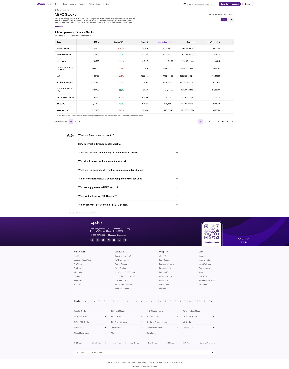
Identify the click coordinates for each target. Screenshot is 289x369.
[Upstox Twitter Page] (98, 240)
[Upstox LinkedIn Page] (109, 240)
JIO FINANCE (62, 61)
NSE (224, 19)
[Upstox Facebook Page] (92, 240)
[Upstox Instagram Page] (119, 240)
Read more (59, 27)
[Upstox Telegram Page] (103, 240)
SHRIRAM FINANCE (64, 55)
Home (70, 213)
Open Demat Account (230, 4)
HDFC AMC (61, 104)
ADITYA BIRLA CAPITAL (65, 97)
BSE (231, 19)
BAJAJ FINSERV (63, 48)
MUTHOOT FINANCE (64, 82)
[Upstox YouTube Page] (114, 240)
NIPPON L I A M (62, 110)
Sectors (78, 213)
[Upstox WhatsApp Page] (125, 240)
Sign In (247, 4)
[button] (128, 135)
